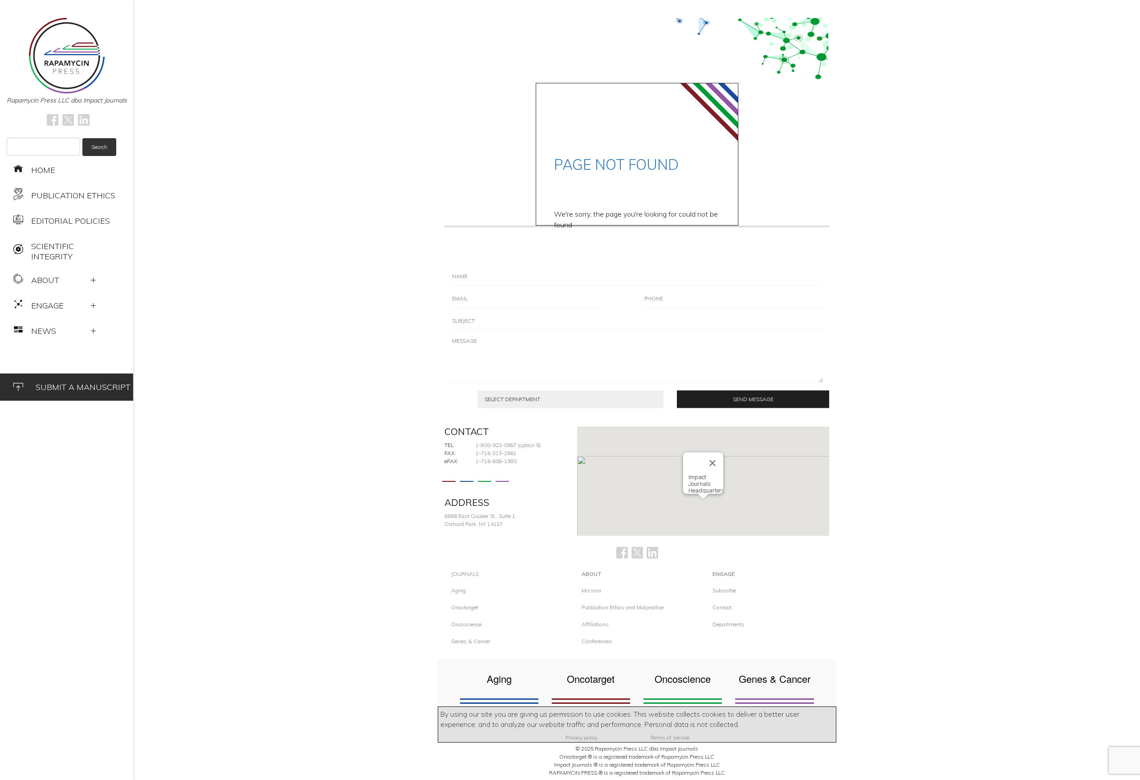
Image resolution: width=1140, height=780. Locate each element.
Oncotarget (464, 607)
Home (43, 170)
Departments (728, 624)
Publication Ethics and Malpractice (623, 607)
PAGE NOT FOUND (616, 164)
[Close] (712, 463)
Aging (458, 590)
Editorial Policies (70, 221)
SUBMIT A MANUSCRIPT (83, 387)
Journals (465, 574)
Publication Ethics (73, 195)
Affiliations (595, 624)
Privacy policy (582, 737)
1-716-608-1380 (496, 461)
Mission (591, 590)
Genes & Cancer (470, 641)
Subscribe (724, 590)
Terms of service (669, 737)
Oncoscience (466, 624)
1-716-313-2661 (496, 453)
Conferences (597, 641)
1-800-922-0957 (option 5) (508, 445)
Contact (722, 607)
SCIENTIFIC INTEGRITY (52, 251)
